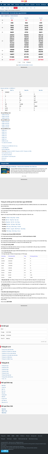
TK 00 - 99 (4, 378)
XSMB (4, 4)
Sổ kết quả (43, 4)
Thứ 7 (31, 7)
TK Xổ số (17, 4)
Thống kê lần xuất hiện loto (7, 377)
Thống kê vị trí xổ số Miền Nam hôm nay (9, 145)
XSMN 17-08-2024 (5, 125)
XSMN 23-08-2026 (5, 116)
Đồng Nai (8, 222)
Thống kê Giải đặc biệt (6, 375)
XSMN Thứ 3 (6, 15)
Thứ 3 (15, 7)
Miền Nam (4, 412)
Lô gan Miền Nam (5, 147)
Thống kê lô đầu (5, 371)
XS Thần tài (4, 400)
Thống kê (27, 4)
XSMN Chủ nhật (5, 140)
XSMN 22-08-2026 (5, 118)
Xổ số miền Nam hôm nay (7, 152)
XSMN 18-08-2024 (5, 123)
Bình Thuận (18, 224)
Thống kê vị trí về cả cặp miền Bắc (9, 353)
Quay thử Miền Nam (6, 149)
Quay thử (32, 4)
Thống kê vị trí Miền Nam (7, 357)
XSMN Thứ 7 (4, 139)
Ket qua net (4, 158)
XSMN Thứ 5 (4, 135)
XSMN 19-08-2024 (5, 121)
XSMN (8, 4)
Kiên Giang (14, 231)
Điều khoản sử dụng (33, 438)
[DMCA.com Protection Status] (4, 452)
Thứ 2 (11, 7)
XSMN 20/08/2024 (14, 15)
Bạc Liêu (40, 18)
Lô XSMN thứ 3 (12, 88)
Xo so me (4, 159)
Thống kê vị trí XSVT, (19, 151)
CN (34, 7)
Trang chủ (2, 10)
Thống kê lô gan (5, 365)
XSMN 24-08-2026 (5, 114)
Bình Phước (17, 228)
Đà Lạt (19, 231)
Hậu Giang (23, 228)
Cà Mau (17, 217)
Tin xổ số (38, 4)
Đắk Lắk (3, 393)
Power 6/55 (4, 398)
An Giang (13, 224)
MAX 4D (3, 396)
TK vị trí (22, 4)
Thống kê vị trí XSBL (28, 151)
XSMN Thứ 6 (4, 137)
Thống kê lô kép (5, 369)
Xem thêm (24, 176)
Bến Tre (12, 18)
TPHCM (7, 217)
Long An (12, 228)
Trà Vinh (19, 226)
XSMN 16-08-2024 (5, 126)
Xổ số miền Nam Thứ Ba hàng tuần (9, 156)
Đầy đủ (29, 62)
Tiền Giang (9, 231)
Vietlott (14, 438)
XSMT (12, 4)
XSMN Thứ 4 (4, 133)
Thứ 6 (27, 7)
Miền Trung (4, 410)
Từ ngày (2, 332)
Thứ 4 (19, 7)
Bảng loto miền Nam (5, 88)
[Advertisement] (18, 77)
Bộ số (2, 328)
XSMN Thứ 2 (4, 130)
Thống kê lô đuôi (5, 373)
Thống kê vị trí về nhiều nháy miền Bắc (10, 355)
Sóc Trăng (17, 222)
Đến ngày (3, 335)
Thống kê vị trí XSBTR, (11, 151)
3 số (24, 62)
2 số (19, 62)
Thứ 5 (23, 7)
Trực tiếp (7, 7)
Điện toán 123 (5, 402)
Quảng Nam (4, 394)
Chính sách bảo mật (22, 438)
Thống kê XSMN (5, 163)
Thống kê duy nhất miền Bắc (8, 349)
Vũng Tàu (26, 18)
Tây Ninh (8, 224)
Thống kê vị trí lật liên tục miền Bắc (9, 351)
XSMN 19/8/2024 (21, 65)
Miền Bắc (4, 385)
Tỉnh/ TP (2, 338)
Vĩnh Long (8, 226)
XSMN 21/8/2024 (29, 65)
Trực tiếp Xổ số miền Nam (7, 142)
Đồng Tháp (12, 217)
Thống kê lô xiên (5, 367)
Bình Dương (13, 226)
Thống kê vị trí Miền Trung (7, 359)
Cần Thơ (12, 222)
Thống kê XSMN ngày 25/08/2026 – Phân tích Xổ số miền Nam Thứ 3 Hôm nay (19, 166)
